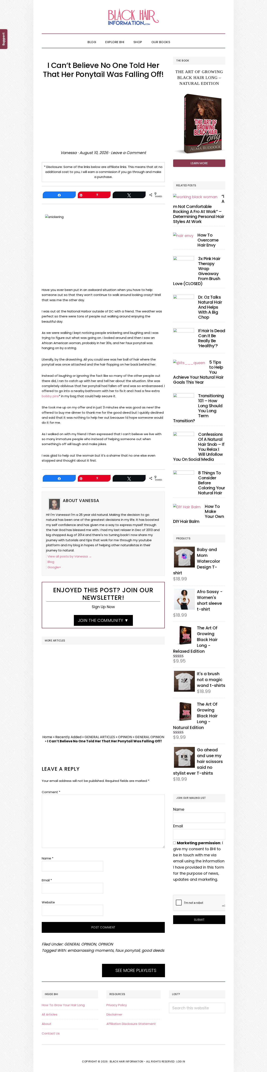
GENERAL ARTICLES (99, 737)
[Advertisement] (103, 114)
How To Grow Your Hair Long (63, 1005)
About (46, 1024)
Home (47, 737)
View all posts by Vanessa (70, 556)
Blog (51, 562)
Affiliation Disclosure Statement (131, 1024)
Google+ (54, 567)
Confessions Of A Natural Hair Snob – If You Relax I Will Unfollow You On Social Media (198, 446)
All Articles (49, 1014)
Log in (180, 1061)
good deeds (153, 950)
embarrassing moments (90, 950)
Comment (51, 792)
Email (47, 880)
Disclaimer (114, 1014)
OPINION (125, 737)
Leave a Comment (128, 152)
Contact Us (51, 1033)
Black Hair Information (133, 16)
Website (48, 902)
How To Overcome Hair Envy (208, 240)
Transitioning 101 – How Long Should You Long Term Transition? (198, 408)
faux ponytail (127, 950)
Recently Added (68, 737)
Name (47, 858)
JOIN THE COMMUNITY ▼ (103, 620)
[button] (179, 38)
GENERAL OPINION (149, 737)
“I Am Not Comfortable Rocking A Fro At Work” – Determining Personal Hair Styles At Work (198, 208)
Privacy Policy (116, 1005)
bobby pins (50, 396)
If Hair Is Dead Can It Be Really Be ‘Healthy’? (211, 338)
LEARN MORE (199, 163)
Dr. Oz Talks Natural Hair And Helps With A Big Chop (210, 307)
